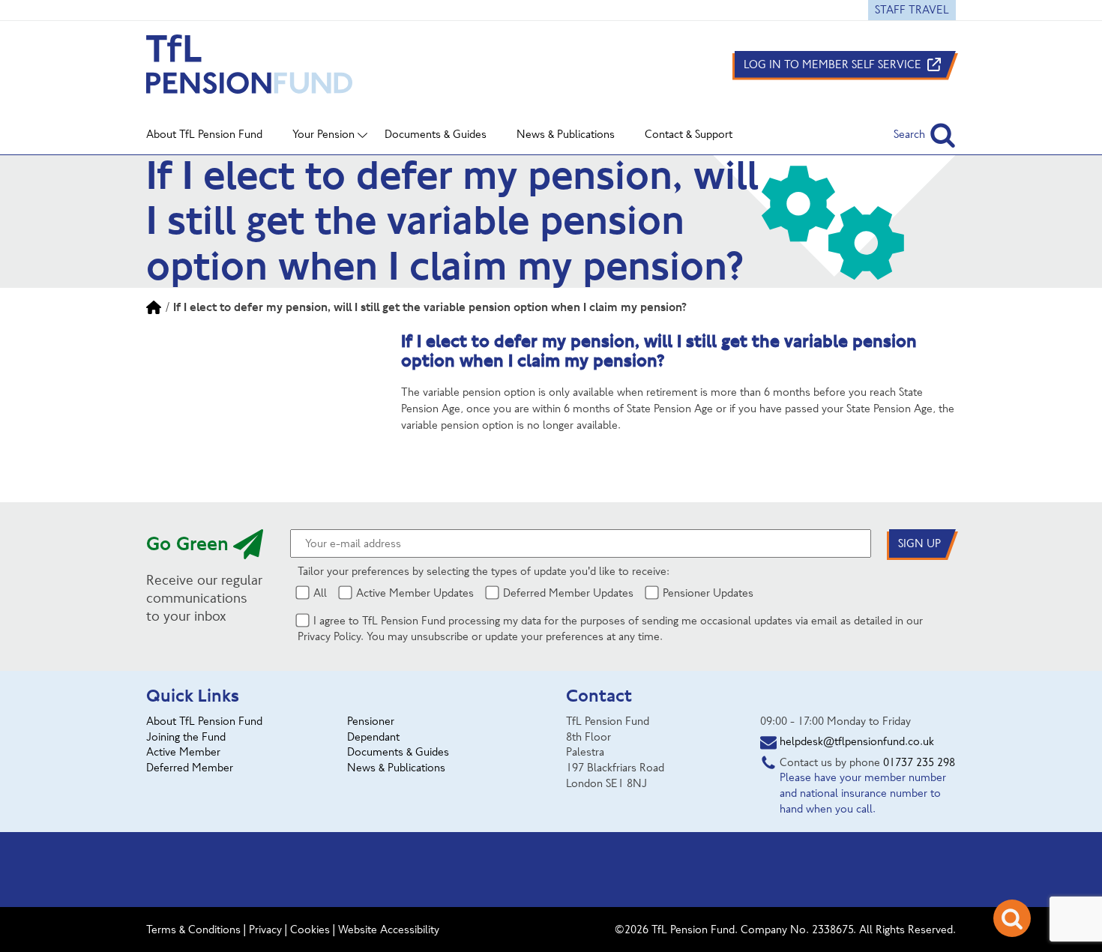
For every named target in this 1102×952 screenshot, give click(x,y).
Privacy (265, 929)
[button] (925, 134)
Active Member (183, 751)
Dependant (373, 736)
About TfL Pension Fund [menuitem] (204, 134)
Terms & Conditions (193, 929)
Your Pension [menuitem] (323, 134)
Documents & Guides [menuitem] (436, 134)
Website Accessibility (388, 929)
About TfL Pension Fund (204, 721)
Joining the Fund (186, 736)
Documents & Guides (398, 751)
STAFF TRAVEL (912, 9)
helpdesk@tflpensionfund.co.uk (857, 741)
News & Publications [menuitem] (566, 134)
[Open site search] (1012, 918)
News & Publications (396, 767)
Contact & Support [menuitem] (688, 134)
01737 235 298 (919, 762)
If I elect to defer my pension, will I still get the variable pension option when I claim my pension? (430, 307)
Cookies (310, 929)
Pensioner (370, 721)
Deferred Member (189, 767)
